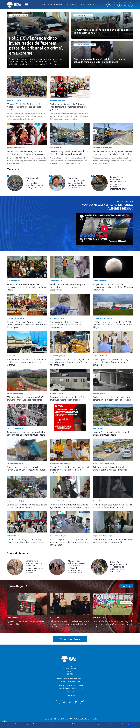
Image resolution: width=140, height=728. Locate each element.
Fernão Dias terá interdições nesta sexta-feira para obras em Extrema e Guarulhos (112, 152)
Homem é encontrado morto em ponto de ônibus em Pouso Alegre (113, 433)
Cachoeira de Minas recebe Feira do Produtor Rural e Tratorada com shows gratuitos (68, 107)
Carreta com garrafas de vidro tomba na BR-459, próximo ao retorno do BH (69, 152)
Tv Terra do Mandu (55, 4)
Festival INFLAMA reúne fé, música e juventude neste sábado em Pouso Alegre (27, 152)
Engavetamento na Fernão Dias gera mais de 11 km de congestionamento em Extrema (27, 362)
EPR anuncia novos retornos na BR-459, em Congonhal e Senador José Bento (26, 398)
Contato (70, 674)
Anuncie (70, 671)
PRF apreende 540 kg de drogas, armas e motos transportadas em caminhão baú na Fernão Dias (69, 362)
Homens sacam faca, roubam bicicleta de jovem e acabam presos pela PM (112, 540)
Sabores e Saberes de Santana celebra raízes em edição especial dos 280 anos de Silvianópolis (27, 324)
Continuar (130, 724)
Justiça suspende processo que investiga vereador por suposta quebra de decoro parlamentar (69, 542)
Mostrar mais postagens (70, 639)
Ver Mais (126, 586)
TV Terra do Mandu (70, 669)
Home (43, 4)
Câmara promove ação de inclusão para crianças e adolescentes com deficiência (26, 540)
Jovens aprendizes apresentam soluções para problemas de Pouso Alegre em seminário (112, 362)
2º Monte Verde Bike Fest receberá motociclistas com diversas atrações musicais (24, 107)
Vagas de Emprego (87, 4)
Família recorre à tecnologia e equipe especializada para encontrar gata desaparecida (67, 287)
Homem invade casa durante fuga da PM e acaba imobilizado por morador (112, 506)
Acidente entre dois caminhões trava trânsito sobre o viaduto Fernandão (110, 468)
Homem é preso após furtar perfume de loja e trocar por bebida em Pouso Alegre (69, 506)
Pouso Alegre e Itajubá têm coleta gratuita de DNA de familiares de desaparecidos (66, 324)
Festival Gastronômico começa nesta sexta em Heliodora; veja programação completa (70, 470)
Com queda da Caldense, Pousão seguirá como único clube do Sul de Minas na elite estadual (113, 624)
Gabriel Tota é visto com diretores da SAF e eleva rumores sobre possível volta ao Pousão (69, 624)
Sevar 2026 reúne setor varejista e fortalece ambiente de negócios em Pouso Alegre (27, 287)
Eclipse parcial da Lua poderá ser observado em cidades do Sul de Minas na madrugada (113, 287)
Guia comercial (71, 4)
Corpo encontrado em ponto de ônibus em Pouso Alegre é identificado (68, 398)
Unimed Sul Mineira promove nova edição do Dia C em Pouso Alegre (27, 506)
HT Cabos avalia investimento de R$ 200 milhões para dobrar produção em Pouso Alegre (112, 324)
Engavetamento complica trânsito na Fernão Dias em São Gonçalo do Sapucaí (26, 468)
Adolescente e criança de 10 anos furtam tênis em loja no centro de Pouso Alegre (26, 433)
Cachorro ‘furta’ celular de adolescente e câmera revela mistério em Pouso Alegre (112, 398)
